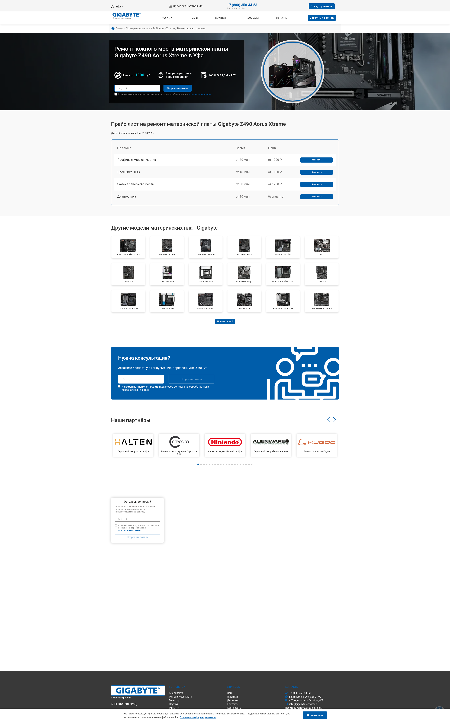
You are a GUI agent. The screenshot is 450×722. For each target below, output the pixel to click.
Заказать (316, 160)
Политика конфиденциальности (198, 717)
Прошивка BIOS (128, 172)
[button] (328, 420)
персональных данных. (199, 94)
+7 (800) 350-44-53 (242, 5)
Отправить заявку (177, 88)
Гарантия (220, 18)
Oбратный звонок (322, 17)
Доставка (253, 18)
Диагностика (126, 196)
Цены (195, 18)
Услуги (166, 18)
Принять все (315, 715)
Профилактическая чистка (136, 160)
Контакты (281, 18)
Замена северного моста (135, 184)
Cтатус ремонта (322, 6)
